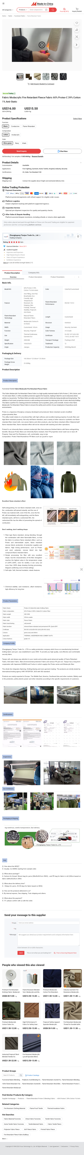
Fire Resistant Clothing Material (14, 1108)
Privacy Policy (74, 1146)
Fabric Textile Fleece (54, 1124)
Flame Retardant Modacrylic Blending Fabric (17, 1088)
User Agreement (54, 1146)
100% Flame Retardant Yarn (11, 1084)
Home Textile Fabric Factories (14, 1124)
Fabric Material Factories (12, 1119)
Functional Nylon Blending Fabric (13, 1080)
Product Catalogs (33, 1075)
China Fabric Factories (33, 1119)
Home (4, 16)
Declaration (64, 1146)
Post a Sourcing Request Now (65, 953)
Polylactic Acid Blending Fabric (32, 1080)
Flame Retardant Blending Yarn (72, 1080)
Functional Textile (19, 16)
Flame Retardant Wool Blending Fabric (55, 1084)
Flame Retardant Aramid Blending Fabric (36, 1084)
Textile (10, 16)
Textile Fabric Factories (53, 1119)
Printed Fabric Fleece (48, 1129)
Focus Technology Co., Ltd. (28, 1146)
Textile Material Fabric (35, 1124)
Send (21, 953)
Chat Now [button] (64, 151)
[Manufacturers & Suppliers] (42, 4)
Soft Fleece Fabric (30, 1129)
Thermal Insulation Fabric (56, 1108)
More (4, 1139)
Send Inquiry (22, 151)
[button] (74, 277)
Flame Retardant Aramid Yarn (52, 1080)
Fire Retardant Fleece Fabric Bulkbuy (16, 1135)
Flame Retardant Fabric (34, 16)
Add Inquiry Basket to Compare (42, 84)
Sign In (5, 263)
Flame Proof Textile (36, 1108)
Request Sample (37, 156)
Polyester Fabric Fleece (11, 1129)
